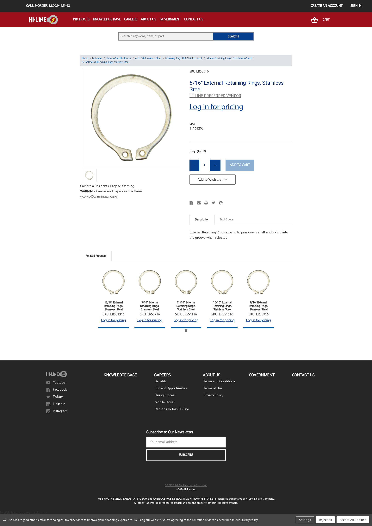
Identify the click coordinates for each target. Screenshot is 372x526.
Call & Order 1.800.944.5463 (48, 6)
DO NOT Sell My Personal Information (186, 485)
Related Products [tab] (96, 256)
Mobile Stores (165, 402)
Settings (305, 520)
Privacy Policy (213, 395)
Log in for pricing (216, 107)
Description (202, 219)
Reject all (325, 520)
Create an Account (327, 6)
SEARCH (233, 36)
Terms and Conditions (219, 381)
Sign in (356, 6)
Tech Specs (226, 219)
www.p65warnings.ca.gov (99, 197)
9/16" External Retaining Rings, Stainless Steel (258, 306)
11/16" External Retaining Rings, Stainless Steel (186, 306)
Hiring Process (165, 395)
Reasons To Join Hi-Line (172, 409)
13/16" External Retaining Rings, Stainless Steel (113, 306)
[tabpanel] (114, 297)
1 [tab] (186, 330)
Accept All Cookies (353, 520)
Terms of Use (212, 388)
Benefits (160, 381)
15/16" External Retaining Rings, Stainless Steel (222, 306)
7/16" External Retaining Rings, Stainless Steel (149, 306)
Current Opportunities (171, 388)
